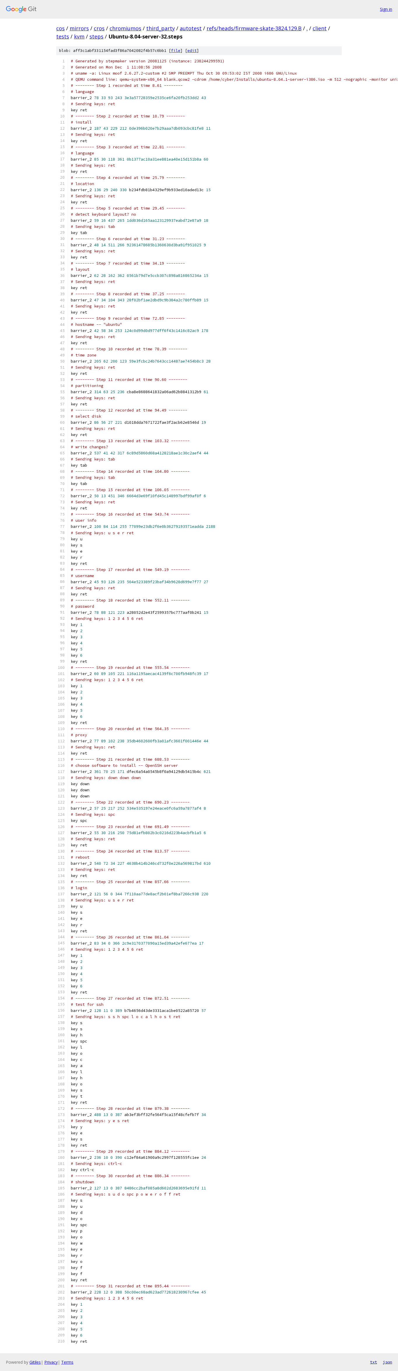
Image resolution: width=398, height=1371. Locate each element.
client (320, 28)
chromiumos (125, 28)
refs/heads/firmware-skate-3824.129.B (254, 28)
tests (62, 36)
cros (99, 28)
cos (60, 28)
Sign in (386, 9)
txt (373, 1362)
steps (96, 36)
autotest (191, 28)
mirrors (79, 28)
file (175, 50)
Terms (67, 1362)
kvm (79, 36)
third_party (160, 28)
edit (192, 50)
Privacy (51, 1362)
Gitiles (35, 1362)
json (387, 1362)
